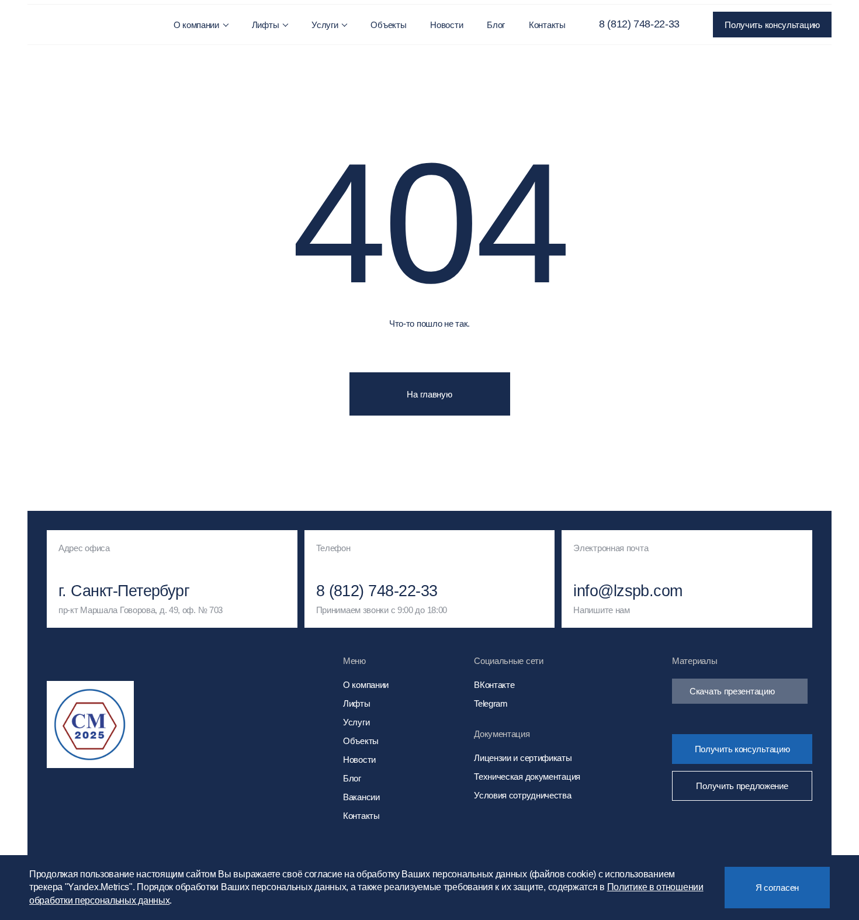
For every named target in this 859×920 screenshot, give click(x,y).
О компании (196, 25)
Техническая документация (527, 776)
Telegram (491, 703)
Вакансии (361, 797)
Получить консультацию (772, 25)
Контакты (547, 25)
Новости (446, 25)
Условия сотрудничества (522, 795)
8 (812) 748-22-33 (639, 24)
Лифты (265, 25)
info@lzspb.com (627, 591)
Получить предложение (742, 786)
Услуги (324, 25)
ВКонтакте (494, 685)
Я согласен (777, 888)
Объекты (388, 25)
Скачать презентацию (732, 691)
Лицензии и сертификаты (522, 758)
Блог (496, 25)
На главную (429, 394)
